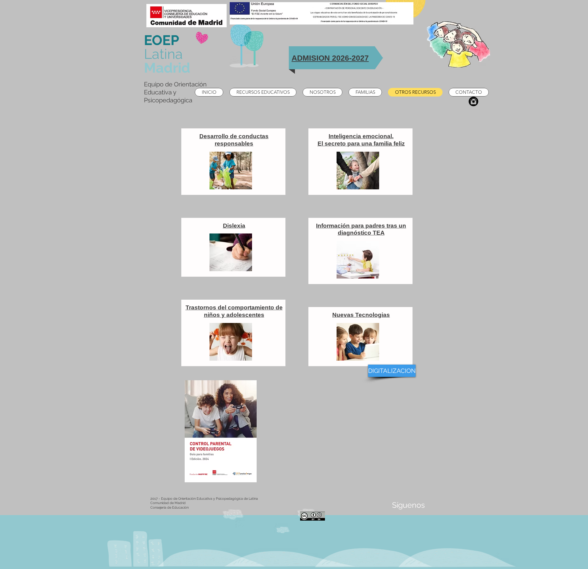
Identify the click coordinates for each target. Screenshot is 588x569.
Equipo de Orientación (175, 84)
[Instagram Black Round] (473, 101)
